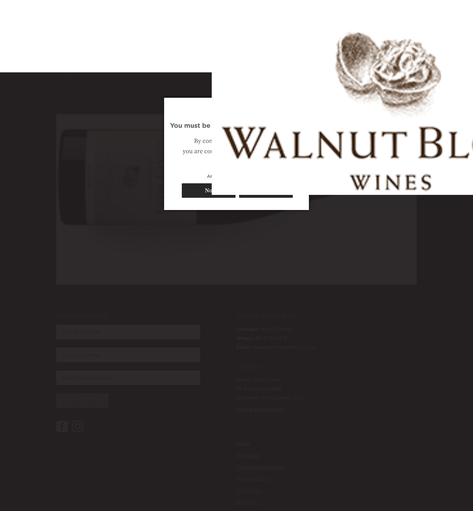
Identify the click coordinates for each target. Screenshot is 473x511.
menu (410, 16)
